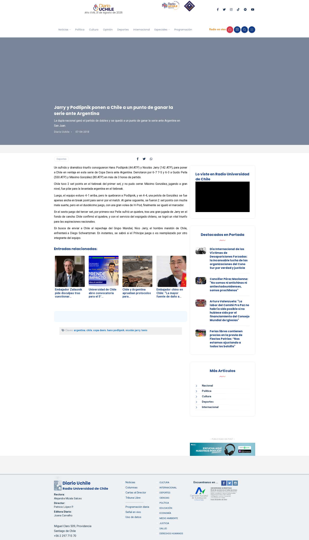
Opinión (108, 29)
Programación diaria (137, 506)
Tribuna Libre (133, 497)
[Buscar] (244, 29)
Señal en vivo (133, 512)
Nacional (207, 385)
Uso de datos (133, 517)
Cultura (93, 29)
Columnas (132, 487)
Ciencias (164, 497)
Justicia (164, 523)
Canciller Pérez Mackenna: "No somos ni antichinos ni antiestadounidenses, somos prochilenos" (229, 284)
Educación (166, 508)
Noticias (63, 29)
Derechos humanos (171, 533)
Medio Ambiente (169, 518)
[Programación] (237, 29)
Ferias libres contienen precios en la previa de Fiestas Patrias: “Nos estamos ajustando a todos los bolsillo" (226, 338)
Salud (163, 528)
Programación (183, 29)
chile (89, 330)
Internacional (141, 29)
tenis (144, 330)
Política (79, 29)
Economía (165, 513)
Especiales (160, 29)
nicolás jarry (133, 330)
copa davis (99, 330)
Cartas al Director (136, 492)
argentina (79, 330)
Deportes (123, 29)
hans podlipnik (115, 330)
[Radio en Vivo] (230, 29)
